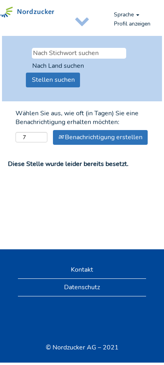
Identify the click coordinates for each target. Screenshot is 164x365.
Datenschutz (82, 287)
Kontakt (82, 269)
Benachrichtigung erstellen (103, 137)
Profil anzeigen (132, 24)
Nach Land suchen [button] (58, 65)
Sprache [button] (124, 14)
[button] (82, 20)
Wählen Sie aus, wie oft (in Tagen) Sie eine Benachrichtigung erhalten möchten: (77, 118)
